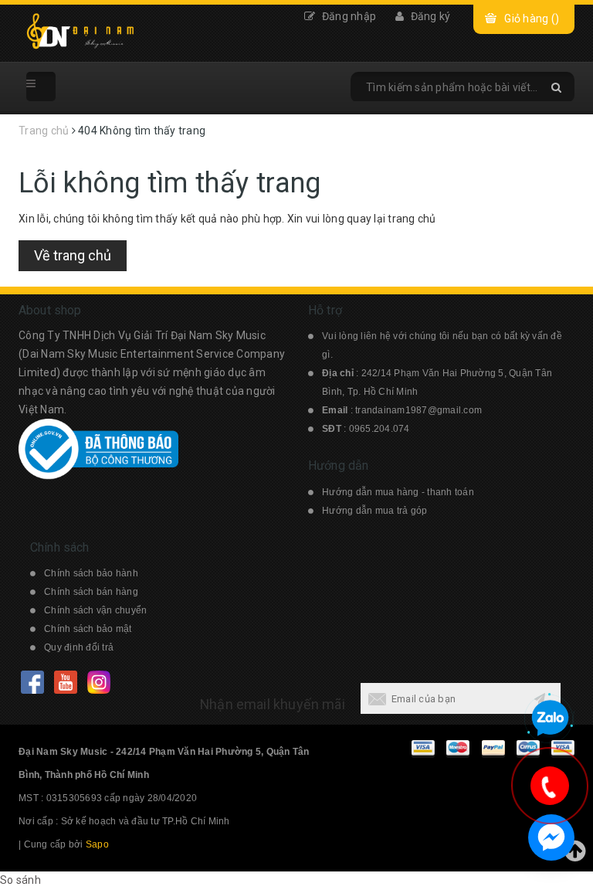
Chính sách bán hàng (91, 591)
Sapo (97, 844)
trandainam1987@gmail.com (418, 410)
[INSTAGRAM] (98, 681)
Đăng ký (429, 16)
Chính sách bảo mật (88, 628)
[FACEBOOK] (32, 681)
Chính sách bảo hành (91, 573)
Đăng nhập (348, 16)
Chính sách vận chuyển (95, 610)
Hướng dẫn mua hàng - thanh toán (398, 492)
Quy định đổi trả (79, 647)
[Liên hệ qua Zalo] (549, 718)
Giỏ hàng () (531, 18)
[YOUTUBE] (65, 681)
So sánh (20, 880)
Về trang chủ (72, 255)
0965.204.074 (379, 428)
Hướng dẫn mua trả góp (374, 510)
